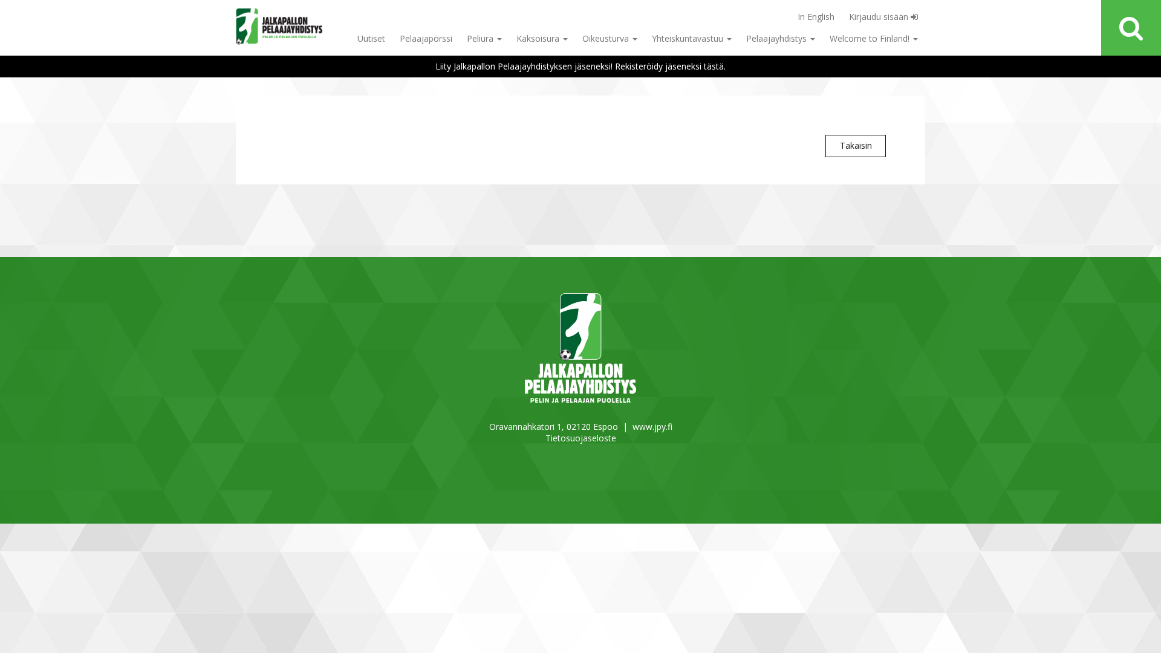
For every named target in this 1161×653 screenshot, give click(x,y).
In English (816, 16)
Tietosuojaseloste (580, 438)
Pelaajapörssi (426, 38)
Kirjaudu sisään (880, 16)
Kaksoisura (539, 38)
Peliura (481, 38)
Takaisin (856, 145)
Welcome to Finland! (871, 38)
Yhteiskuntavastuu (689, 38)
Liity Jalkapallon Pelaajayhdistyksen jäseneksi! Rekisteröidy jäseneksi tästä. (580, 66)
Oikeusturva (606, 38)
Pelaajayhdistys (777, 38)
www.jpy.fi (652, 426)
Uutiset (371, 38)
